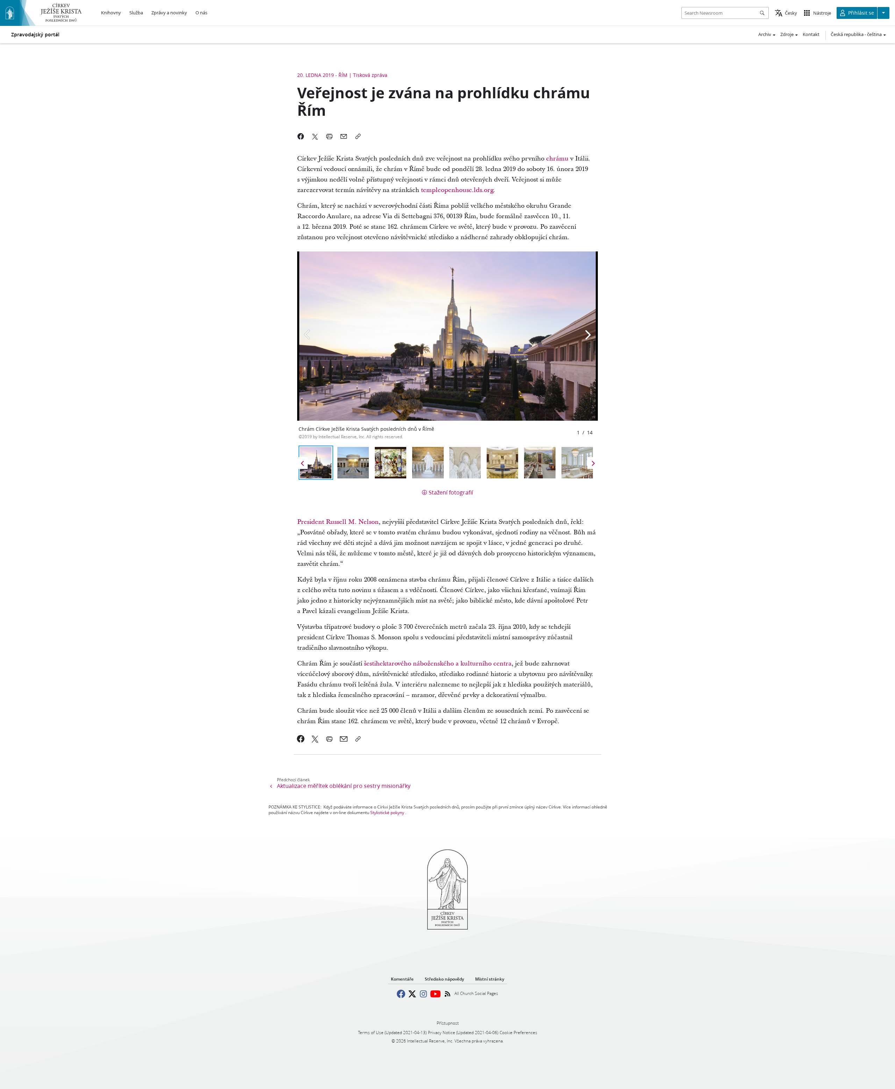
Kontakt (811, 34)
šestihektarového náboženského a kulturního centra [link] (437, 663)
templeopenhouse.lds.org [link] (457, 190)
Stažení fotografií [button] (451, 492)
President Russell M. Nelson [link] (338, 522)
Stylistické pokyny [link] (387, 813)
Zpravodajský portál (35, 34)
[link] (301, 739)
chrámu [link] (557, 158)
